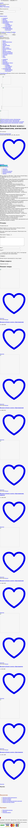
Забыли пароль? (3, 16)
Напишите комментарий (5, 133)
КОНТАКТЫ (6, 23)
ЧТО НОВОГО (8, 25)
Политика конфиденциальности (10, 797)
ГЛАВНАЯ (5, 18)
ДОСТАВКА (8, 26)
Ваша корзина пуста (4, 4)
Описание (5, 168)
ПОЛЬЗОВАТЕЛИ (7, 27)
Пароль (1, 11)
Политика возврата (7, 798)
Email (1, 250)
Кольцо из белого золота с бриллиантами (12, 322)
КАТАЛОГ (5, 20)
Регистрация (8, 30)
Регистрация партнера (8, 810)
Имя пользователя (4, 8)
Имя (1, 247)
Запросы (4, 173)
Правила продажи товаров (8, 802)
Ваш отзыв (3, 237)
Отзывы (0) (5, 170)
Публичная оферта (7, 812)
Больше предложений (7, 171)
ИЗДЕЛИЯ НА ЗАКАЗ (8, 21)
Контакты (5, 811)
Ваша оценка (3, 234)
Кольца (5, 73)
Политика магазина (7, 172)
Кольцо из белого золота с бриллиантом (11, 666)
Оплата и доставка (7, 799)
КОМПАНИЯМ (8, 28)
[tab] (15, 168)
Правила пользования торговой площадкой (12, 801)
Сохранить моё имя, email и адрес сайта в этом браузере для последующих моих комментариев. (13, 253)
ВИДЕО (4, 19)
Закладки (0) (3, 5)
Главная (2, 73)
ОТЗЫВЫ (7, 24)
